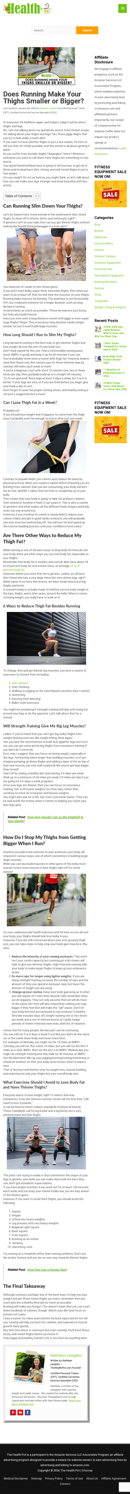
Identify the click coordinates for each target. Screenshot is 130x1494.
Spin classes (20, 683)
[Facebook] (27, 1412)
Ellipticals (100, 237)
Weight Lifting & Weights (110, 307)
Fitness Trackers (105, 256)
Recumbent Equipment (109, 275)
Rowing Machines (105, 281)
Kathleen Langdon (48, 108)
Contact (65, 1483)
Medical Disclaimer (16, 1478)
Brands (99, 230)
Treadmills (101, 301)
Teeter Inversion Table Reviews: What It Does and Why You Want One (109, 331)
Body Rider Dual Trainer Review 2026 (112, 359)
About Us (92, 1478)
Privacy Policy (54, 1478)
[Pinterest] (13, 1412)
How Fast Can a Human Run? (47, 1270)
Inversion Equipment (107, 262)
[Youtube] (20, 1412)
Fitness (99, 250)
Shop (97, 294)
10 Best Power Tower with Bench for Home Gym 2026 (115, 386)
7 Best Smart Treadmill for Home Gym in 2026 (114, 346)
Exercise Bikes (103, 243)
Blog (97, 224)
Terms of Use (74, 1478)
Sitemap (87, 1470)
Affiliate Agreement (113, 1478)
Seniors (99, 288)
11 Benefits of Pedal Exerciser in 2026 (113, 373)
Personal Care (103, 269)
